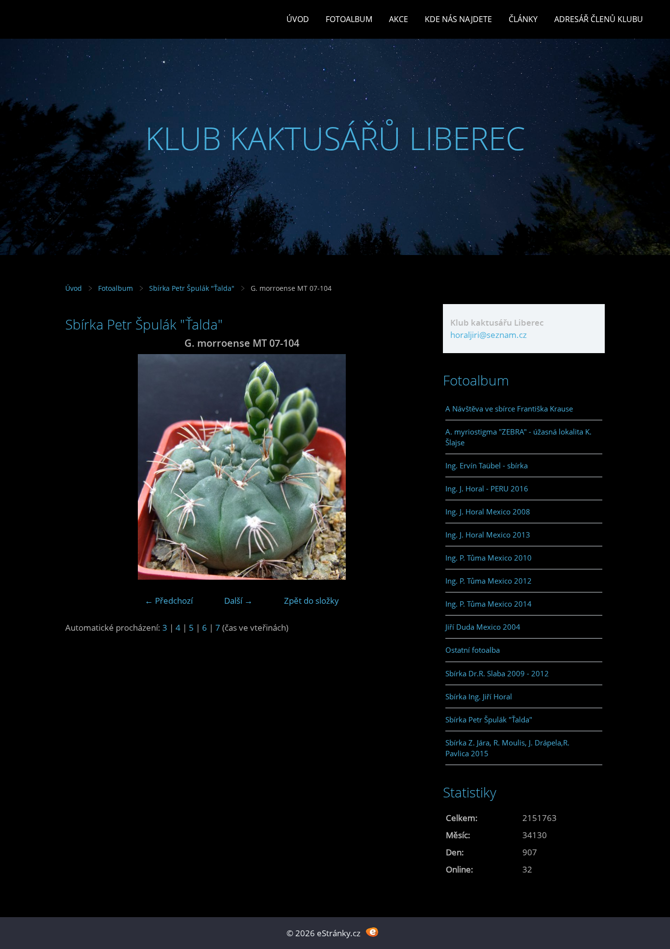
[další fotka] (402, 467)
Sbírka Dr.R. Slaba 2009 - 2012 (497, 673)
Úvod (297, 19)
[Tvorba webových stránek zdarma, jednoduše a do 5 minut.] (372, 932)
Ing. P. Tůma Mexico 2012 (488, 581)
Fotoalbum (349, 19)
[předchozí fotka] (81, 467)
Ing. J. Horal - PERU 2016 (486, 488)
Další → (238, 600)
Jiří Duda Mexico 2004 (482, 627)
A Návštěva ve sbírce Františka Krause (509, 408)
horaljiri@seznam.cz (488, 334)
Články (523, 19)
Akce (398, 19)
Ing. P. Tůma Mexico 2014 (488, 604)
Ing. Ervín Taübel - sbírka (486, 465)
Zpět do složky (311, 600)
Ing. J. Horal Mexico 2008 (487, 511)
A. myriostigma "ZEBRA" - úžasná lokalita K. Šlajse (518, 437)
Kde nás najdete (458, 19)
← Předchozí (169, 600)
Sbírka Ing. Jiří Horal (478, 696)
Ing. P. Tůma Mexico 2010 (488, 558)
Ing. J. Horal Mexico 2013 (487, 534)
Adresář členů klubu (598, 19)
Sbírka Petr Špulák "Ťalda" (191, 288)
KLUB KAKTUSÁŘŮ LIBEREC (335, 138)
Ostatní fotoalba (472, 650)
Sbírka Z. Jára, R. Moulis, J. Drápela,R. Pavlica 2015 (507, 748)
